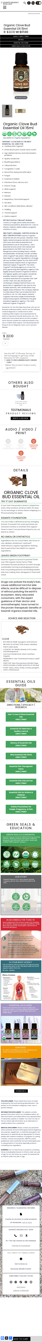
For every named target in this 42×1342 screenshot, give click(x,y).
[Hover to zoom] (21, 75)
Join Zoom (21, 1287)
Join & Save (27, 1222)
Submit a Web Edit (21, 1290)
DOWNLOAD (21, 1091)
